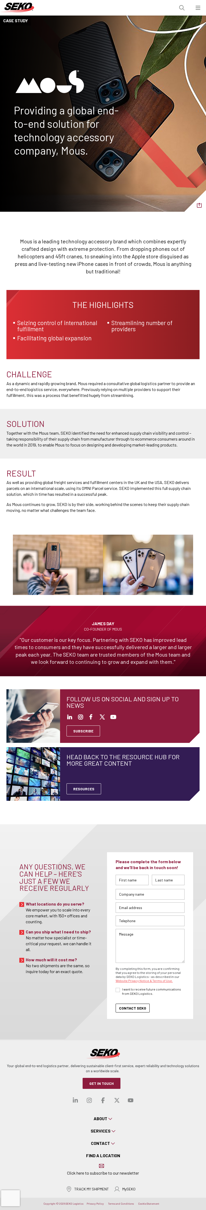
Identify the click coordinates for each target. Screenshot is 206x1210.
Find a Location (103, 1155)
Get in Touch (101, 1083)
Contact (100, 1143)
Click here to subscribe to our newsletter (103, 1172)
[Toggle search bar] (182, 8)
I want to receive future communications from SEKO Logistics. (151, 991)
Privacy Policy (95, 1203)
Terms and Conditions (121, 1203)
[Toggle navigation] (198, 8)
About (100, 1118)
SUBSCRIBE (83, 731)
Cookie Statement (148, 1203)
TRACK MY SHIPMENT (91, 1189)
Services (101, 1130)
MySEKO (128, 1189)
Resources (83, 789)
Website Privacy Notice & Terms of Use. (144, 980)
